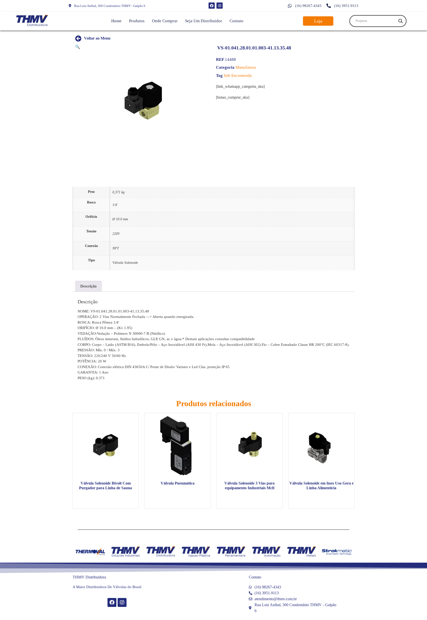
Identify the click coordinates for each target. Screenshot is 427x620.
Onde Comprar (165, 21)
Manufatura (245, 67)
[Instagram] (219, 5)
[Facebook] (212, 5)
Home (116, 21)
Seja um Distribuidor (203, 21)
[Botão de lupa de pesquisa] (400, 21)
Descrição (88, 286)
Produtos (137, 21)
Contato (236, 21)
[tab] (88, 286)
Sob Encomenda (238, 75)
